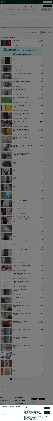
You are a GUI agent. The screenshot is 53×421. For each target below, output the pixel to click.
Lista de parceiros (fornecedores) (30, 419)
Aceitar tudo (47, 408)
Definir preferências (47, 417)
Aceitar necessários (47, 412)
